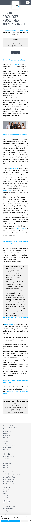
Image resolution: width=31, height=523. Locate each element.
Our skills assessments (8, 479)
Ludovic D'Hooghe (15, 405)
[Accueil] (15, 5)
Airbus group (14, 168)
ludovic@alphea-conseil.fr (15, 46)
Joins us (5, 430)
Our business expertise (8, 456)
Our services (6, 458)
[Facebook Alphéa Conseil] (4, 501)
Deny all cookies (15, 521)
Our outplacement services (9, 478)
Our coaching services (8, 481)
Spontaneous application (9, 446)
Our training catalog (8, 476)
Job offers (5, 444)
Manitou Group (7, 190)
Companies (6, 454)
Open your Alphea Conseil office (10, 428)
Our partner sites (7, 463)
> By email (5, 495)
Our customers (6, 462)
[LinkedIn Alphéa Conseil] (8, 501)
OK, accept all (5, 521)
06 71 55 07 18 (15, 44)
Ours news (5, 437)
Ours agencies (6, 435)
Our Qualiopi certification (9, 483)
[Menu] (28, 2)
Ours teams (5, 433)
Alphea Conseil (8, 426)
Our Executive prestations (9, 460)
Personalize (25, 521)
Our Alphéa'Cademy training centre (11, 474)
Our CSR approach (7, 431)
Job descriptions (7, 447)
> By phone (5, 497)
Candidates (6, 442)
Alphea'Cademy (8, 472)
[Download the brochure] (15, 513)
